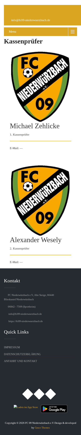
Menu (12, 31)
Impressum (12, 347)
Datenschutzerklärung (22, 354)
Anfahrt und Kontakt (20, 361)
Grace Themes (42, 427)
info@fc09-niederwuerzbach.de (30, 20)
